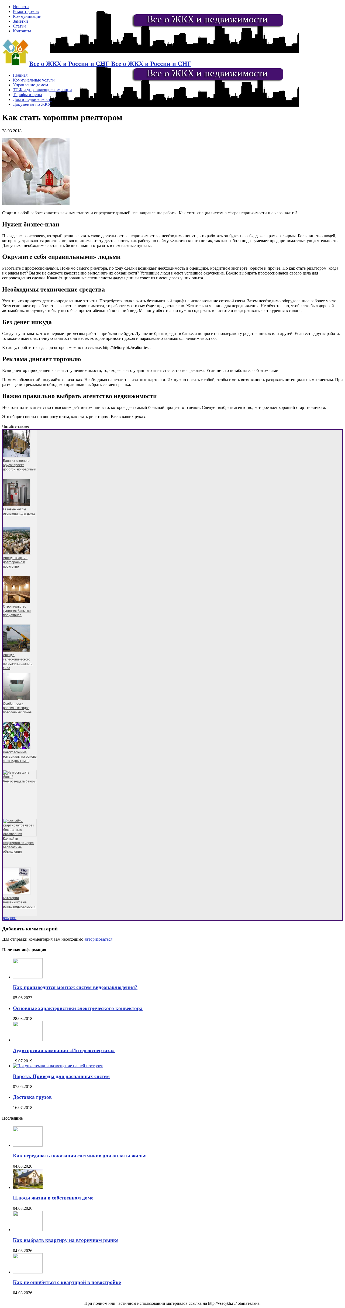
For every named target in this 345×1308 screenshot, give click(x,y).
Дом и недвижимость (32, 99)
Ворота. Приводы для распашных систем (61, 1076)
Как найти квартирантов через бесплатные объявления (18, 845)
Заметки (20, 21)
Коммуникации (27, 16)
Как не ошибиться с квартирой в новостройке (67, 1282)
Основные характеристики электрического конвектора (78, 1008)
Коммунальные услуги (34, 80)
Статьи (19, 26)
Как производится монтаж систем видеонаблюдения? (75, 987)
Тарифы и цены (27, 94)
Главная (20, 75)
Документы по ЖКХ (32, 104)
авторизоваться (98, 939)
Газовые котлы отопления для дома (19, 511)
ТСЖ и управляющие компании (42, 89)
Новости (21, 6)
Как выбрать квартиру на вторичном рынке (65, 1240)
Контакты (22, 31)
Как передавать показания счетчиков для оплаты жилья (80, 1155)
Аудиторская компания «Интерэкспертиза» (64, 1050)
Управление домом (30, 85)
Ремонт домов (26, 11)
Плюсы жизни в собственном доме (53, 1198)
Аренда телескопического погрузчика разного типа (18, 661)
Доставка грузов (32, 1097)
